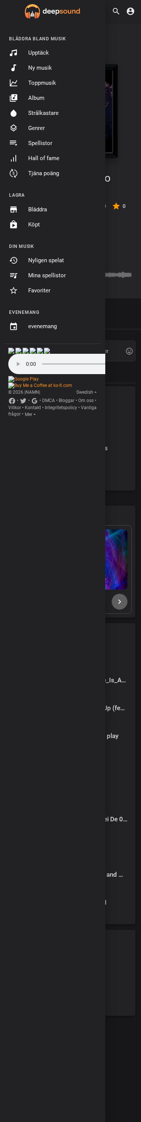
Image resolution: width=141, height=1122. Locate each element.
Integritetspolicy (61, 407)
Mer (28, 414)
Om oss (86, 400)
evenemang (42, 326)
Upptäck (38, 52)
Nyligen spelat (46, 260)
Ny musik (40, 67)
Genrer (36, 128)
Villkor (14, 407)
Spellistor (40, 143)
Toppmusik (42, 82)
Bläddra (37, 209)
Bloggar (66, 400)
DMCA (48, 400)
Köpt (34, 224)
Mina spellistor (47, 275)
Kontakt (33, 407)
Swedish (84, 392)
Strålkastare (43, 113)
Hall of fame (43, 158)
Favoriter (39, 290)
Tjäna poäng (43, 173)
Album (36, 98)
